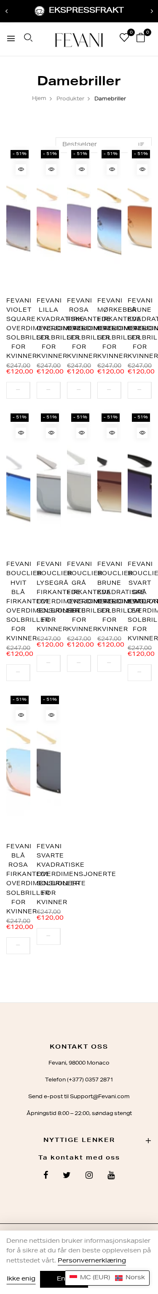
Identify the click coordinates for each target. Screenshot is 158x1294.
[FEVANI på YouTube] (111, 1176)
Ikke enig (21, 1279)
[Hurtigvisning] (21, 169)
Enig (64, 1279)
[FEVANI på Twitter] (67, 1176)
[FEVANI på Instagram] (89, 1176)
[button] (107, 1278)
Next (151, 11)
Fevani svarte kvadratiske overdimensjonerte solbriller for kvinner (76, 875)
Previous (6, 11)
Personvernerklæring (92, 1261)
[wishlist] (124, 39)
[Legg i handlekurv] (29, 390)
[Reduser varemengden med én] (18, 390)
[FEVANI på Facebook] (45, 1176)
